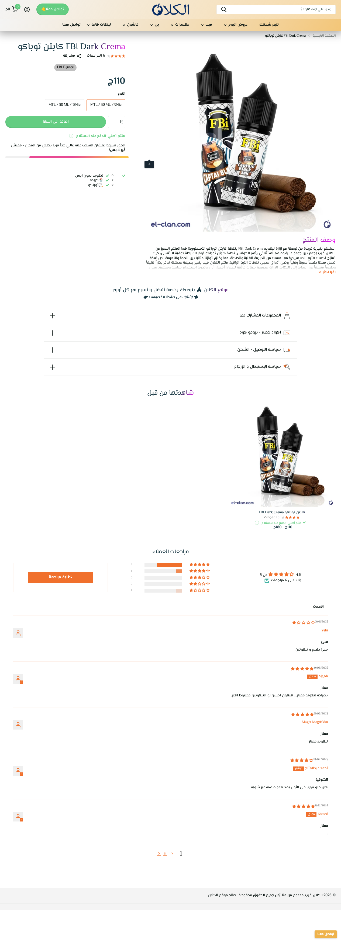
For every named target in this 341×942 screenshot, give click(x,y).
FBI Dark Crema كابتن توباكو (282, 512)
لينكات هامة (101, 25)
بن (157, 25)
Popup (71, 136)
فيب (208, 25)
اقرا (329, 272)
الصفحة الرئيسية (324, 36)
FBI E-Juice (65, 67)
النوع (121, 94)
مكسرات (182, 25)
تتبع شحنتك (269, 25)
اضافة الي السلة (56, 122)
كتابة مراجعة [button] (60, 577)
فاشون (133, 25)
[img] (303, 623)
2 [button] (172, 854)
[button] (123, 117)
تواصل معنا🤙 (52, 9)
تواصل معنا (71, 25)
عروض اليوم (237, 25)
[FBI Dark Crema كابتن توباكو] (282, 453)
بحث (223, 9)
